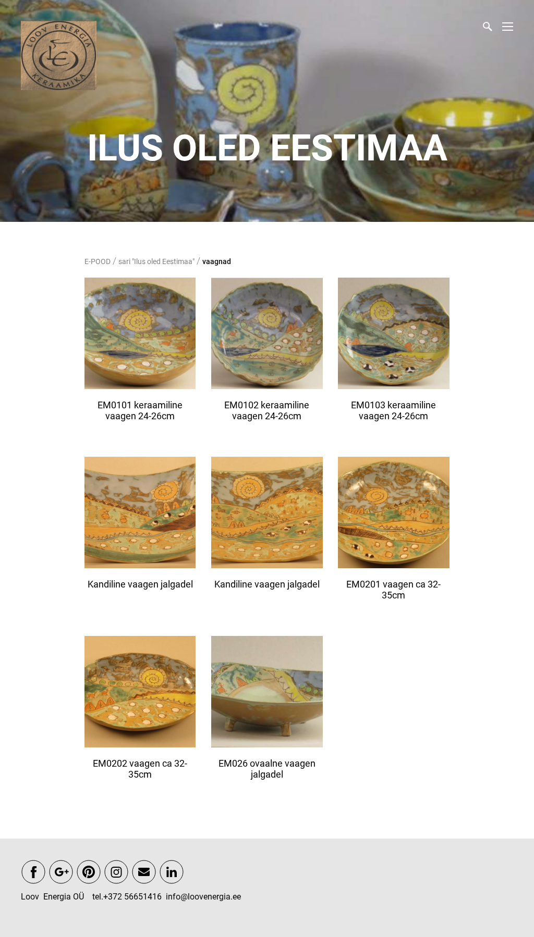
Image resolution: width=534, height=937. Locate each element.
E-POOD (97, 261)
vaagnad (216, 261)
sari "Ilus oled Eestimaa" (156, 261)
